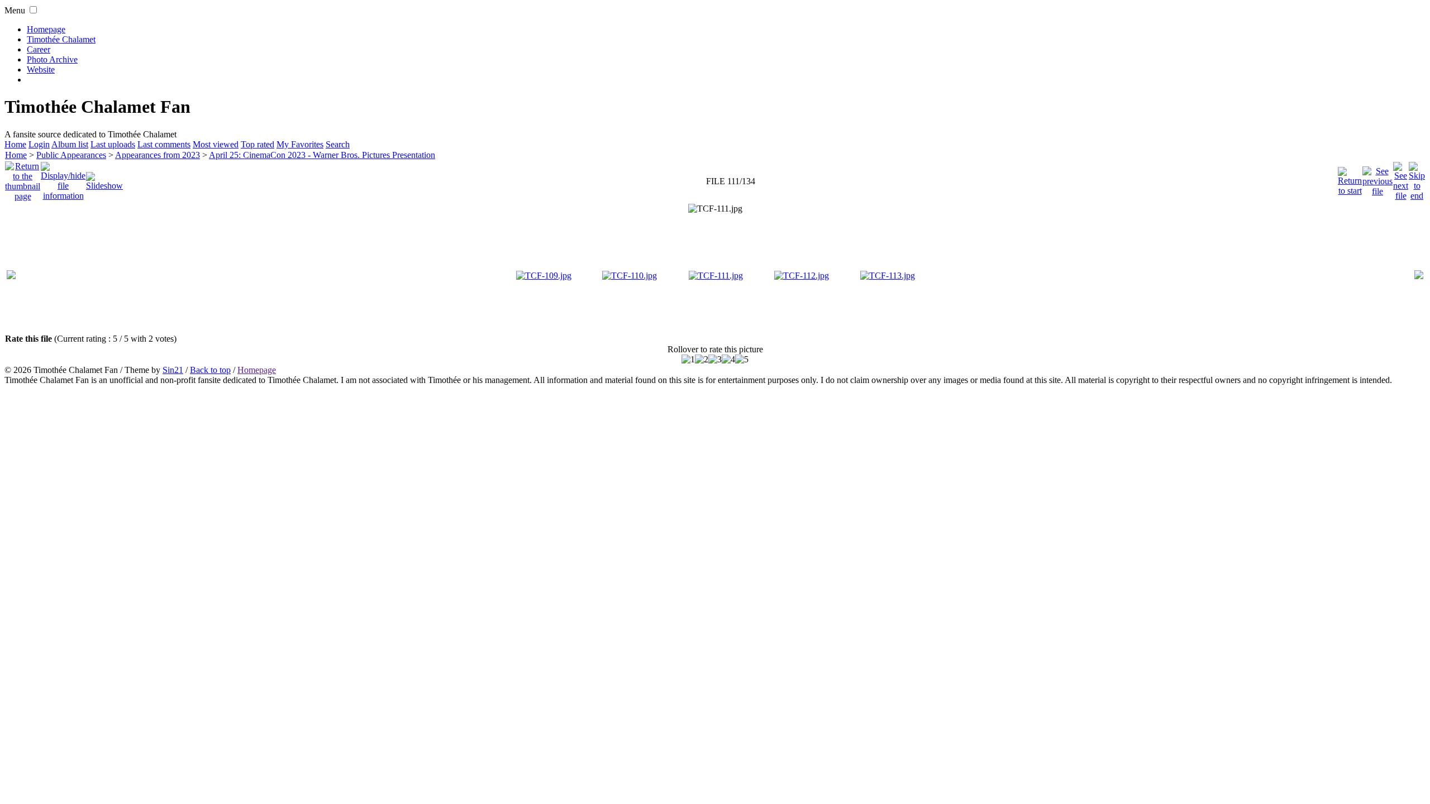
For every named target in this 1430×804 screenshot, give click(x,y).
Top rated (257, 144)
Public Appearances (71, 155)
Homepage (46, 29)
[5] (742, 360)
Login (39, 144)
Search (338, 144)
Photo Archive (52, 59)
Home (15, 144)
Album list (69, 144)
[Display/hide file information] (63, 178)
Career (38, 49)
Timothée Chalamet (61, 39)
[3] (715, 360)
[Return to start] (1350, 178)
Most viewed (216, 144)
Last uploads (112, 144)
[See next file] (1400, 178)
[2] (701, 360)
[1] (688, 360)
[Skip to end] (1417, 178)
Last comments (163, 144)
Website (41, 69)
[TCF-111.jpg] (715, 209)
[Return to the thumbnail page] (22, 178)
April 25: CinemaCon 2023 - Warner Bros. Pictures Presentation (322, 155)
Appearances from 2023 (157, 155)
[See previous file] (1377, 178)
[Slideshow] (104, 178)
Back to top (210, 370)
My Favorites (300, 144)
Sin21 (173, 370)
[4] (728, 360)
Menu (14, 10)
